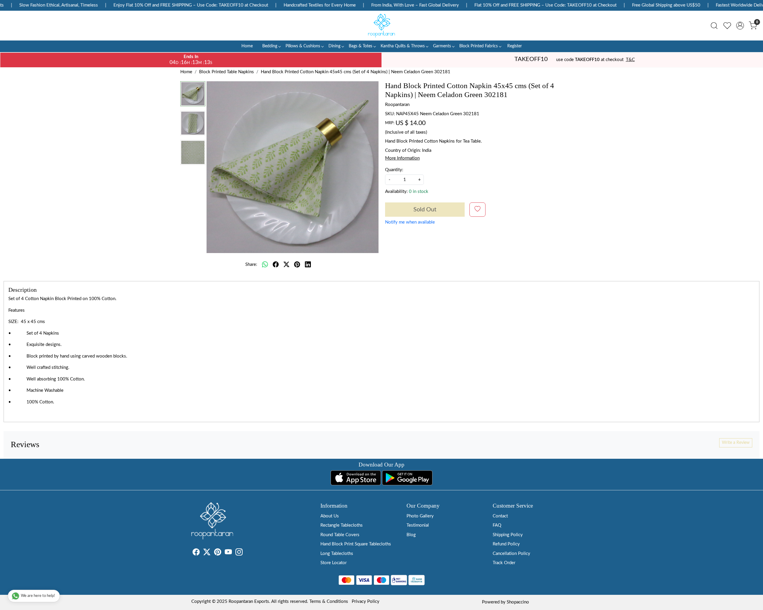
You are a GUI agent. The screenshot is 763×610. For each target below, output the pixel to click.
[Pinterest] (217, 553)
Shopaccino (518, 602)
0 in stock (418, 191)
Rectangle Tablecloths (341, 525)
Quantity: (394, 170)
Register (514, 46)
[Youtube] (228, 553)
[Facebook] (196, 553)
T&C (630, 59)
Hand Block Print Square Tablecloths (355, 544)
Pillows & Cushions (303, 46)
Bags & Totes (360, 46)
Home (247, 46)
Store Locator (333, 563)
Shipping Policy (508, 535)
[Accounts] (740, 25)
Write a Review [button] (736, 443)
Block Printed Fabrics (478, 46)
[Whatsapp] (265, 265)
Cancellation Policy (511, 553)
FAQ (497, 525)
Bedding (269, 46)
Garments (442, 46)
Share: (251, 264)
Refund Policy (506, 544)
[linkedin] (308, 265)
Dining (334, 46)
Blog (411, 535)
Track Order (504, 563)
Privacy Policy (365, 601)
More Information (402, 158)
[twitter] (286, 265)
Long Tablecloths (336, 553)
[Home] (381, 26)
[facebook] (275, 265)
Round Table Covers (339, 535)
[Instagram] (239, 553)
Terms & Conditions (328, 601)
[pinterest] (297, 265)
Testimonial (418, 525)
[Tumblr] (246, 553)
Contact (500, 516)
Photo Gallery (420, 516)
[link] (714, 25)
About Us (329, 516)
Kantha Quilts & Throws (403, 46)
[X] (207, 553)
